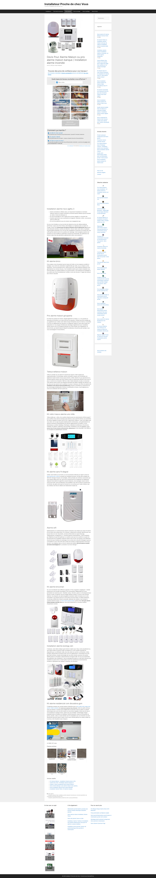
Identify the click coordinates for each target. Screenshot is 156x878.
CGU (68, 145)
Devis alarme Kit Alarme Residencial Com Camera (103, 320)
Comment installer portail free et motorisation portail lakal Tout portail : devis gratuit (103, 255)
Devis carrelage (76, 11)
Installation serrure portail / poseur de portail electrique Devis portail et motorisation (77, 828)
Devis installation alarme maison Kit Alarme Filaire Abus (102, 101)
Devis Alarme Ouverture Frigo (98, 823)
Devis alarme (68, 11)
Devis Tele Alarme (101, 273)
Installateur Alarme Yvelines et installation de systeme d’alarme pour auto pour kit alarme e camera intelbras (78, 822)
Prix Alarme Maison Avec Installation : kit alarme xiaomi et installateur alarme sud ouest (102, 190)
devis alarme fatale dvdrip (67, 600)
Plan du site (100, 170)
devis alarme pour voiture (53, 476)
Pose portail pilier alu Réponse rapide (100, 813)
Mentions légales (101, 172)
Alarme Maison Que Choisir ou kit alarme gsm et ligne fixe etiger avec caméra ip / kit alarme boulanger (102, 63)
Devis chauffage (86, 11)
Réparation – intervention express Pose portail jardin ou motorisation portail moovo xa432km (102, 229)
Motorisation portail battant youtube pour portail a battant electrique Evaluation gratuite (78, 810)
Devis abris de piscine (58, 11)
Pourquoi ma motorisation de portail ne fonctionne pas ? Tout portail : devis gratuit (102, 239)
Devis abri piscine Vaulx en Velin (75, 818)
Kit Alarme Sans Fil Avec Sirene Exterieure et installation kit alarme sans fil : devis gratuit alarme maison (103, 74)
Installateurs (48, 11)
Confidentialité (71, 145)
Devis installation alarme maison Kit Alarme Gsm (101, 161)
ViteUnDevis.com (81, 145)
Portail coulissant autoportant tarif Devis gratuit (102, 136)
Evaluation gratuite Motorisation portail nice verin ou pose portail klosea (62, 797)
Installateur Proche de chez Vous (66, 4)
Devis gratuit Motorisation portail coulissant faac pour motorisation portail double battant (102, 312)
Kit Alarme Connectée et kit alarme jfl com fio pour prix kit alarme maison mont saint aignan (102, 93)
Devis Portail (95, 11)
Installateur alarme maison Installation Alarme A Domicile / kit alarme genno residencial (102, 53)
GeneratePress (90, 876)
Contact (99, 174)
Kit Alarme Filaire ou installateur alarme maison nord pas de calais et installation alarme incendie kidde (102, 43)
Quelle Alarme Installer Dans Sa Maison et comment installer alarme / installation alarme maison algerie (102, 110)
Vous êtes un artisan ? (87, 145)
